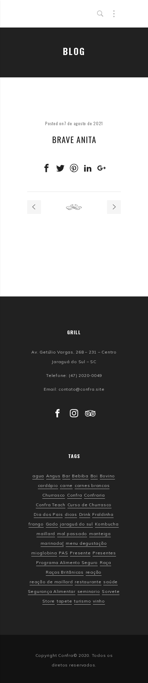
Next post (114, 207)
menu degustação (86, 543)
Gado (52, 524)
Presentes (104, 553)
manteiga (100, 534)
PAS (63, 553)
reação (94, 572)
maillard (45, 534)
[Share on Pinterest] (74, 168)
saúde (110, 582)
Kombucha (107, 524)
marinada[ (52, 543)
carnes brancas (92, 486)
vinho (99, 601)
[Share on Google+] (101, 168)
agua (38, 476)
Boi (94, 476)
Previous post (34, 207)
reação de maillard (51, 582)
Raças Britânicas (65, 572)
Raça (105, 563)
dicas (71, 514)
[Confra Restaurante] (61, 14)
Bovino (107, 476)
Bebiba (80, 476)
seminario (88, 591)
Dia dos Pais (48, 514)
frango (36, 524)
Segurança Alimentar (51, 591)
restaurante (88, 582)
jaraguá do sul (76, 524)
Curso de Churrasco (89, 505)
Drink (85, 514)
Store (48, 601)
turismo (82, 601)
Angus (53, 476)
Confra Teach (50, 505)
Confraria (94, 495)
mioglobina (44, 553)
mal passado (72, 534)
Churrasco (53, 495)
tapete (64, 601)
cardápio (48, 486)
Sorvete (110, 591)
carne (66, 486)
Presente (80, 553)
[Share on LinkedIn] (88, 168)
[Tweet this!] (60, 168)
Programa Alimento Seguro (67, 563)
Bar (66, 476)
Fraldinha (103, 514)
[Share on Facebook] (46, 168)
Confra (74, 495)
